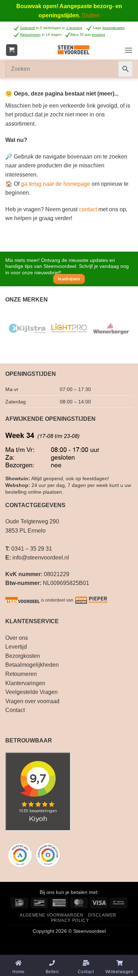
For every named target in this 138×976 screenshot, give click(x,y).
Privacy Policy (70, 920)
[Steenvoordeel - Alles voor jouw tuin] (74, 50)
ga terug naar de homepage (55, 184)
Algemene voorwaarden (51, 915)
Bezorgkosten (22, 656)
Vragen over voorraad (32, 701)
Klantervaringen (25, 683)
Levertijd (16, 647)
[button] (11, 50)
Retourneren (21, 674)
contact (88, 209)
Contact (15, 710)
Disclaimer (102, 915)
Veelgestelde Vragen (31, 692)
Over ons (16, 638)
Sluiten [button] (90, 15)
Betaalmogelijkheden (32, 665)
